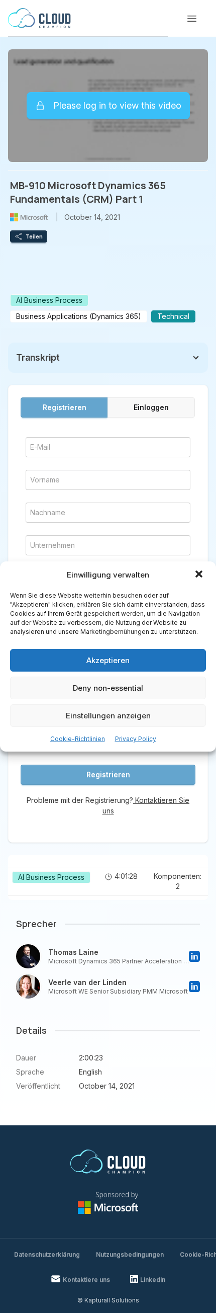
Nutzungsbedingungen (130, 1254)
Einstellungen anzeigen (108, 715)
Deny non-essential (108, 688)
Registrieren (64, 407)
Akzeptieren (108, 660)
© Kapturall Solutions (108, 1300)
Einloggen (151, 407)
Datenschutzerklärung (47, 1254)
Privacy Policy (135, 739)
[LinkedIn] (194, 956)
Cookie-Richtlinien (77, 739)
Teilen (34, 236)
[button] (200, 575)
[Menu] (192, 19)
